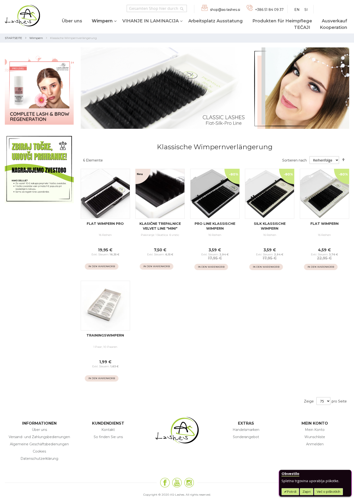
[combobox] (157, 8)
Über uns (39, 430)
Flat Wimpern (324, 223)
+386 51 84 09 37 (269, 9)
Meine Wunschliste (334, 8)
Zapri (306, 491)
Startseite (13, 38)
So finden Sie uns (108, 437)
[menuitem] (72, 23)
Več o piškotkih (328, 491)
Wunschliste (314, 437)
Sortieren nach (294, 160)
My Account (321, 8)
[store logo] (20, 17)
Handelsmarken (246, 430)
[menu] (198, 24)
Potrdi (291, 491)
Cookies (39, 451)
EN (297, 9)
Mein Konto (315, 430)
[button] (123, 267)
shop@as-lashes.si (225, 9)
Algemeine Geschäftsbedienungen (39, 444)
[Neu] (160, 217)
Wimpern (36, 38)
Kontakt (108, 430)
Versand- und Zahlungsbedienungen (39, 437)
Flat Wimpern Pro (105, 223)
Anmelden (315, 444)
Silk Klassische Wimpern (270, 226)
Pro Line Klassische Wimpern (215, 226)
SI (306, 9)
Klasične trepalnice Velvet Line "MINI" (160, 226)
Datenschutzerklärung (39, 458)
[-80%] (215, 217)
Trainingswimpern (105, 335)
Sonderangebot (246, 437)
